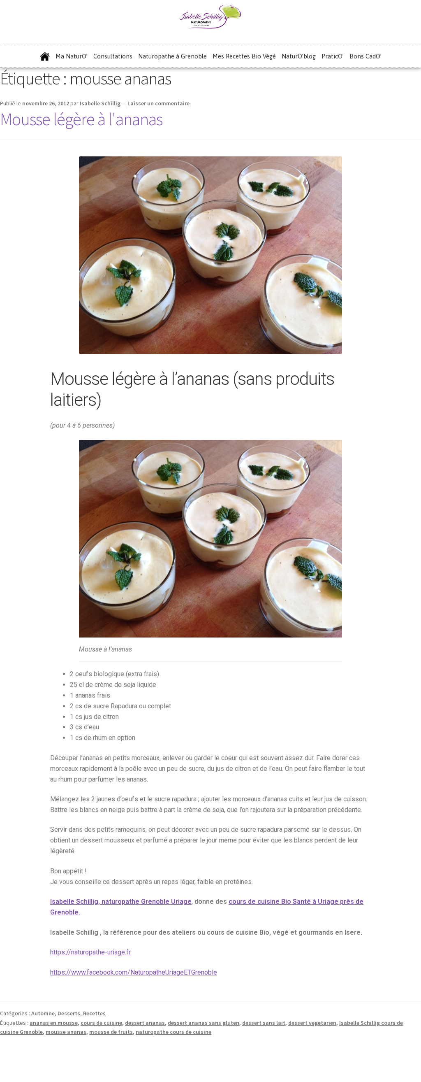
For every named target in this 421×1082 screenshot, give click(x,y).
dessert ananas (145, 1022)
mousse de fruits (111, 1031)
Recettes (94, 1013)
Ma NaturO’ (72, 56)
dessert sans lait (263, 1022)
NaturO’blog (299, 56)
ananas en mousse (54, 1022)
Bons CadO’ (365, 56)
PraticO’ (333, 56)
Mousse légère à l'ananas (81, 119)
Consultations (112, 56)
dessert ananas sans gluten (203, 1022)
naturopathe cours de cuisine (173, 1031)
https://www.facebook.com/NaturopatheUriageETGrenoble (133, 972)
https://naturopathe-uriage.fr (90, 952)
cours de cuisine (101, 1022)
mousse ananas (66, 1031)
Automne (43, 1013)
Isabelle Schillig (100, 103)
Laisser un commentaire (158, 103)
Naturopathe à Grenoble (172, 56)
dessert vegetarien (312, 1022)
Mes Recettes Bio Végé (244, 56)
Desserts (69, 1013)
